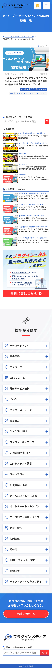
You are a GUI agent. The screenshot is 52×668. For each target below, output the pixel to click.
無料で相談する (26, 614)
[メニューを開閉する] (46, 5)
